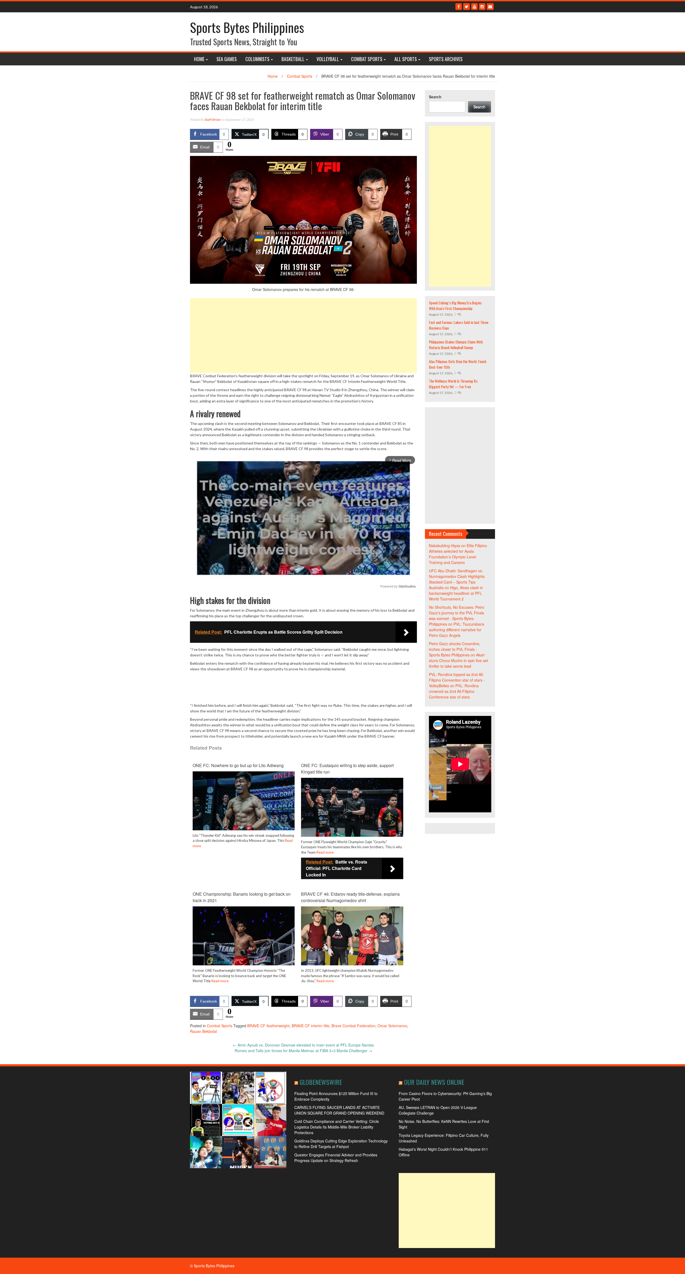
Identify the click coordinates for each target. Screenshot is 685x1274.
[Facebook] (458, 6)
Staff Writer (212, 120)
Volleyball (328, 58)
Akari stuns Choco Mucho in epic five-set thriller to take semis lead (458, 660)
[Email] (490, 6)
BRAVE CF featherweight (268, 1025)
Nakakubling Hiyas (444, 545)
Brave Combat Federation (353, 1025)
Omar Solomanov (392, 1025)
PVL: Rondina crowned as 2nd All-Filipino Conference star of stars (454, 691)
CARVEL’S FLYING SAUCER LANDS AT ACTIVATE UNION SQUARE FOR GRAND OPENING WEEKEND (339, 1110)
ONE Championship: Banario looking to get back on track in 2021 (242, 897)
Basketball (293, 58)
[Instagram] (482, 6)
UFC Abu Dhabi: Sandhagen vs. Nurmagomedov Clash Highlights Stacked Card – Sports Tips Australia (457, 579)
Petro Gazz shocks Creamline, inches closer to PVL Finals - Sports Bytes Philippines (454, 649)
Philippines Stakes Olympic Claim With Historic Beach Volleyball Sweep (456, 344)
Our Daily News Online (434, 1082)
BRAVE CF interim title (310, 1025)
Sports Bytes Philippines (247, 27)
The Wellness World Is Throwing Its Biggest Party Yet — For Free (453, 383)
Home (199, 58)
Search (435, 96)
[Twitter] (466, 6)
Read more (325, 852)
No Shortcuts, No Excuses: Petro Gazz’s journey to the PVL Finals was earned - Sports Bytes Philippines (456, 615)
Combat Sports (366, 58)
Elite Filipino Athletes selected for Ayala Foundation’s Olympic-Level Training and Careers (458, 554)
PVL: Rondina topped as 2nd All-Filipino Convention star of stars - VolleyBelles (457, 680)
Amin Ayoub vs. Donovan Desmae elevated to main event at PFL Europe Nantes (303, 1045)
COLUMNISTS (257, 58)
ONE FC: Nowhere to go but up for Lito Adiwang (238, 765)
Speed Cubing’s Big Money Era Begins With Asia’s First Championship (455, 305)
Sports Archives (446, 58)
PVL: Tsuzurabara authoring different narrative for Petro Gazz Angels (456, 629)
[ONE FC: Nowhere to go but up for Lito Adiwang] (244, 805)
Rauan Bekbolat (203, 1031)
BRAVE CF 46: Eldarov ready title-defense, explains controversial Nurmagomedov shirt (350, 897)
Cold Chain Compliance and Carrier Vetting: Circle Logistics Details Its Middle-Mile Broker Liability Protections (336, 1127)
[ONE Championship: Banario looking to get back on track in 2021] (244, 940)
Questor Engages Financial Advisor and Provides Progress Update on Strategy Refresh (335, 1157)
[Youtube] (474, 6)
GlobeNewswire (321, 1082)
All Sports (405, 58)
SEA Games (226, 58)
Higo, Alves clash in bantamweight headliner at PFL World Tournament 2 (456, 593)
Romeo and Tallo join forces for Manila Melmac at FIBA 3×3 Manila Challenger (303, 1050)
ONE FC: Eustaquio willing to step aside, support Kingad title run (347, 768)
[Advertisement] (303, 335)
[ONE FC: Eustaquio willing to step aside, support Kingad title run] (352, 811)
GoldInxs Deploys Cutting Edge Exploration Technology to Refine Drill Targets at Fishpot (341, 1143)
